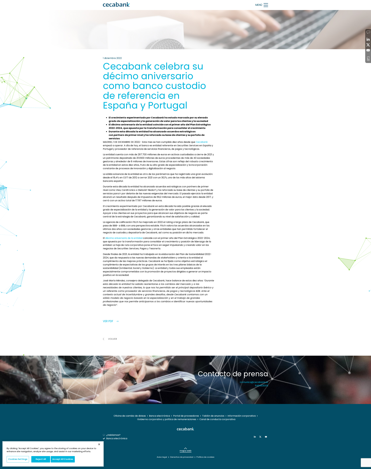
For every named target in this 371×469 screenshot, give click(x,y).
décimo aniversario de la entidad (123, 238)
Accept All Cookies (62, 459)
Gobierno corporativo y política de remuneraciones (166, 419)
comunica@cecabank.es (254, 382)
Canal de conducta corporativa (217, 419)
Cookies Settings (17, 459)
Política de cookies (205, 457)
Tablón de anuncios (213, 415)
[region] (53, 454)
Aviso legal (162, 457)
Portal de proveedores (186, 415)
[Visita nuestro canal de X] (261, 437)
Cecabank (202, 142)
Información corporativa (242, 415)
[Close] (99, 444)
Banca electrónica (159, 415)
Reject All (41, 459)
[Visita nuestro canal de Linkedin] (255, 437)
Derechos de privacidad (181, 457)
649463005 (261, 385)
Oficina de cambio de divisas (130, 415)
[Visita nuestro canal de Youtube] (266, 437)
